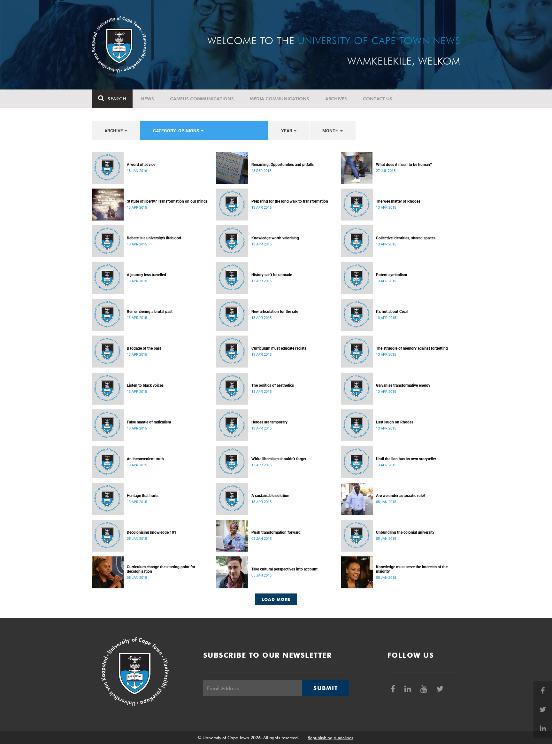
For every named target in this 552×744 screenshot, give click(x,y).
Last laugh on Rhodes (394, 422)
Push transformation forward (276, 532)
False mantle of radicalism (149, 422)
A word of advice (141, 164)
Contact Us (377, 98)
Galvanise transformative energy (403, 385)
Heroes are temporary (269, 422)
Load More (276, 599)
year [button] (287, 130)
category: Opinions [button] (176, 130)
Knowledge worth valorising (275, 238)
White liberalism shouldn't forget (278, 459)
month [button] (331, 130)
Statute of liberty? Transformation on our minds (167, 201)
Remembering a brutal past (149, 311)
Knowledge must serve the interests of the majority (412, 569)
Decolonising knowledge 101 (151, 532)
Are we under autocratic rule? (400, 495)
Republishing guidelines (330, 737)
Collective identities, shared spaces (405, 238)
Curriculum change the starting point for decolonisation (161, 569)
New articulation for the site (274, 311)
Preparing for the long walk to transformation (289, 201)
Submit (325, 688)
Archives (336, 98)
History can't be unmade (271, 275)
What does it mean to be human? (404, 164)
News (147, 98)
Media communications (279, 98)
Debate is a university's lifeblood (154, 238)
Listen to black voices (145, 385)
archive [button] (114, 130)
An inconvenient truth (145, 459)
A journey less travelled (146, 275)
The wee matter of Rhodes (398, 201)
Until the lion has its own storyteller (406, 459)
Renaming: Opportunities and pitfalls (282, 164)
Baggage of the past (144, 348)
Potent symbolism (391, 275)
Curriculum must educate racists (278, 348)
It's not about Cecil (392, 311)
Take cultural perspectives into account (284, 569)
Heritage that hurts (142, 495)
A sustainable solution (270, 495)
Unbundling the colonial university (405, 532)
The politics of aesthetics (272, 385)
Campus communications (202, 98)
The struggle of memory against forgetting (412, 348)
